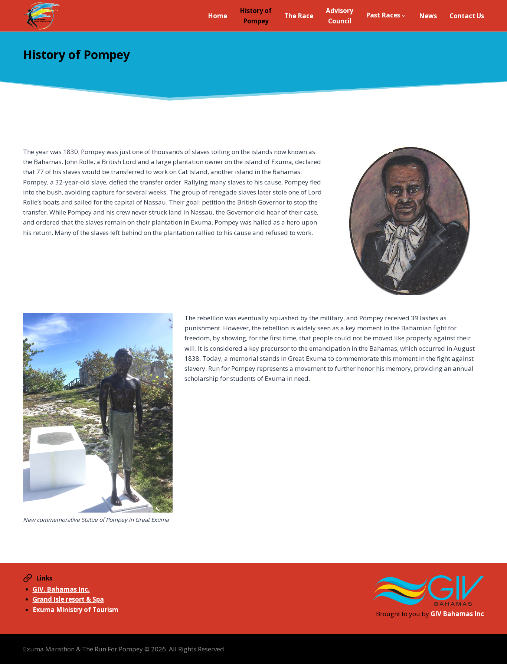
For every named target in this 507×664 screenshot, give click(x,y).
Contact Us (466, 16)
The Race (298, 16)
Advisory (339, 15)
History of (256, 15)
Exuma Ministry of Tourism (75, 609)
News (428, 16)
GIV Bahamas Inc (457, 613)
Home (217, 16)
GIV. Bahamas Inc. (61, 589)
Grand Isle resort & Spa (68, 599)
